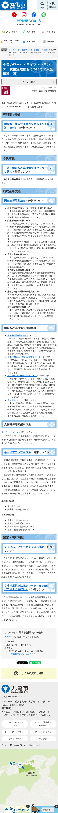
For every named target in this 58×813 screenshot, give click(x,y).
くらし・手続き (11, 32)
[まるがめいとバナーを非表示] (28, 806)
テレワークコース (9, 432)
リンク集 (43, 738)
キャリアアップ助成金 (17, 452)
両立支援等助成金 (15, 200)
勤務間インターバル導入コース (22, 375)
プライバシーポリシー (14, 732)
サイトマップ (15, 738)
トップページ (14, 50)
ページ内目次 (29, 82)
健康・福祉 (31, 32)
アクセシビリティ (43, 732)
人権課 (44, 50)
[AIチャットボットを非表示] (56, 806)
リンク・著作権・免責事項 (43, 724)
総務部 (37, 50)
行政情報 (50, 41)
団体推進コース (14, 400)
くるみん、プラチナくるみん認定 (24, 546)
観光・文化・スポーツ (11, 41)
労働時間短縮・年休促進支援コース (24, 357)
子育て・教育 (50, 32)
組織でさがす (27, 50)
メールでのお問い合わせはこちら (20, 654)
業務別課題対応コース (17, 335)
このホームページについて (15, 724)
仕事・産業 (31, 41)
